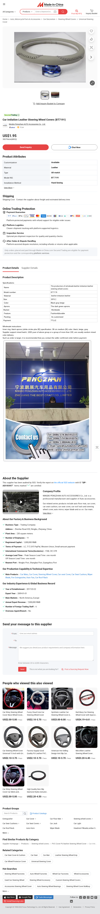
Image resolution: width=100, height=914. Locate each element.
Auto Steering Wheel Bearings (49, 886)
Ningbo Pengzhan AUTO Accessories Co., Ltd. (27, 124)
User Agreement (64, 907)
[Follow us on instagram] (88, 897)
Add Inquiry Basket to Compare (50, 103)
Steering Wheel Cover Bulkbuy (78, 886)
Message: (13, 647)
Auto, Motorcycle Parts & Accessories (25, 19)
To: (16, 640)
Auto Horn (30, 828)
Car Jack (53, 823)
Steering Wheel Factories (14, 874)
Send (22, 669)
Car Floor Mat (55, 818)
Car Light (77, 823)
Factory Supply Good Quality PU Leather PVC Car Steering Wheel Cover (37, 753)
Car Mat (46, 855)
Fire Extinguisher (18, 577)
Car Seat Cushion (79, 574)
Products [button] (26, 11)
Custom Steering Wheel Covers (68, 880)
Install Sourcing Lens (15, 901)
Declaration (77, 907)
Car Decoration (49, 19)
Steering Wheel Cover (47, 574)
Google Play (25, 897)
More (5, 891)
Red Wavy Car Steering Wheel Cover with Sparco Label (86, 715)
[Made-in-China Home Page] (50, 4)
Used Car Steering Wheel (14, 880)
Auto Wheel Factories (38, 874)
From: (14, 633)
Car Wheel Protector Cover (15, 861)
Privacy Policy (90, 907)
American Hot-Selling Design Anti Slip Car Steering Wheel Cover (59, 753)
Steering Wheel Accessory (40, 880)
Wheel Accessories (81, 874)
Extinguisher (8, 818)
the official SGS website (64, 482)
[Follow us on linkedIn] (71, 901)
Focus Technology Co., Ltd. (31, 907)
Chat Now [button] (75, 147)
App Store (9, 897)
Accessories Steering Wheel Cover (18, 886)
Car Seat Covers (32, 823)
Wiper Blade (55, 828)
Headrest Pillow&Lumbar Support (85, 828)
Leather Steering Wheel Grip (66, 855)
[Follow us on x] (84, 897)
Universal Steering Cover (41, 861)
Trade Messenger (44, 897)
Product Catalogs (39, 813)
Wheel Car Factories (60, 874)
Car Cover (33, 574)
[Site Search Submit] (62, 11)
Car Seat (34, 855)
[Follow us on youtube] (92, 897)
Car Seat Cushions (10, 823)
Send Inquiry (26, 147)
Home (5, 19)
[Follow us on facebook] (80, 897)
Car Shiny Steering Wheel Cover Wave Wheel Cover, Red (13, 715)
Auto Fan (30, 577)
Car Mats (24, 574)
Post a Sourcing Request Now (75, 669)
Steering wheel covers (82, 818)
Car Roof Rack (41, 577)
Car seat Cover (64, 574)
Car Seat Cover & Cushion (15, 855)
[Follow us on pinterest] (95, 897)
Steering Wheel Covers (67, 19)
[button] (4, 4)
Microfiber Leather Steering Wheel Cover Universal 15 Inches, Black (86, 753)
